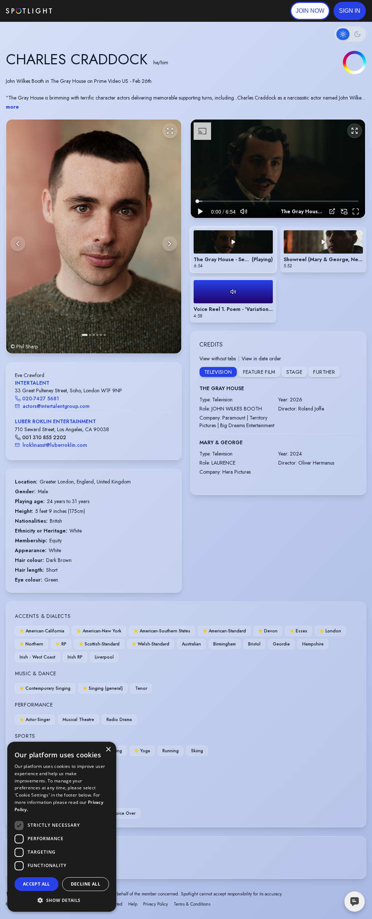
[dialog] (61, 827)
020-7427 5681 (40, 398)
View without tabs (217, 358)
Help (132, 904)
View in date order (261, 358)
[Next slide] (169, 243)
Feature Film (259, 372)
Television (218, 372)
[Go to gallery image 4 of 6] (97, 335)
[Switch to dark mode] (350, 34)
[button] (349, 11)
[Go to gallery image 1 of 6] (85, 335)
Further (324, 372)
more (12, 106)
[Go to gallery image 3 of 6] (94, 335)
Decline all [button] (85, 884)
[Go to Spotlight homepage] (29, 11)
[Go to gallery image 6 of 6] (105, 335)
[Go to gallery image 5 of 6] (101, 335)
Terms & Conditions (192, 904)
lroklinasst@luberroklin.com (55, 445)
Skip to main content (80, 11)
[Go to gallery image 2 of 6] (90, 335)
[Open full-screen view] (170, 131)
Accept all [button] (36, 884)
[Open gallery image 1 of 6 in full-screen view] (93, 236)
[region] (278, 169)
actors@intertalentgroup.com (56, 406)
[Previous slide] (18, 243)
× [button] (108, 749)
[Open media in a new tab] (332, 211)
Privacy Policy (155, 904)
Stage (294, 372)
